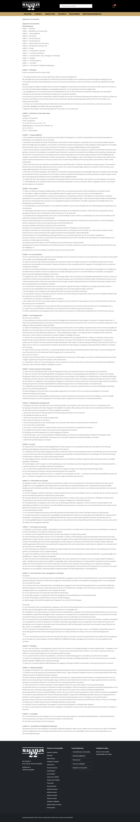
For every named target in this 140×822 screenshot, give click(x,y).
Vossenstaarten (51, 786)
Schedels (38, 14)
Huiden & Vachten (52, 752)
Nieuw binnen (74, 14)
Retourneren (76, 760)
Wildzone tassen (52, 798)
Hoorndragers (51, 774)
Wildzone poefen (52, 795)
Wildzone (28, 14)
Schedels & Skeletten (53, 801)
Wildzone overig (52, 792)
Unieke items (50, 14)
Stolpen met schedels (53, 780)
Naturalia (62, 14)
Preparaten (50, 783)
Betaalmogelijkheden (79, 756)
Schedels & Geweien (53, 761)
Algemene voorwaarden (80, 767)
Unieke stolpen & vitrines (54, 804)
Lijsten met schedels (53, 777)
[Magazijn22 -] (31, 6)
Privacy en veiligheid (79, 764)
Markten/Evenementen (92, 14)
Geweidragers (51, 770)
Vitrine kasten (51, 807)
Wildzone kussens (52, 789)
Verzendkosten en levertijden (81, 752)
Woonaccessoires (52, 767)
